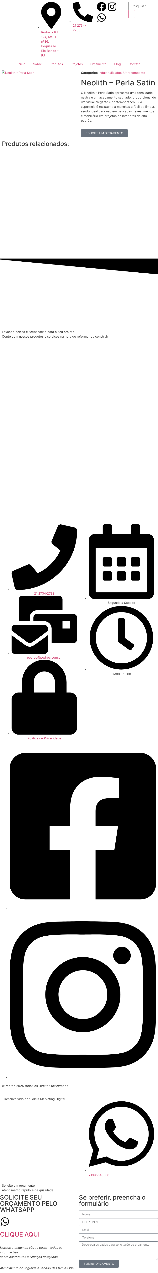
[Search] (131, 14)
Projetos (77, 64)
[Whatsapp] (101, 17)
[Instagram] (112, 7)
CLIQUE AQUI (20, 1234)
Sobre (37, 64)
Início (21, 64)
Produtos (56, 64)
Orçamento (98, 64)
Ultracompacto (134, 73)
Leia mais (60, 184)
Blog (117, 64)
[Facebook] (101, 7)
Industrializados (110, 73)
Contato (134, 64)
